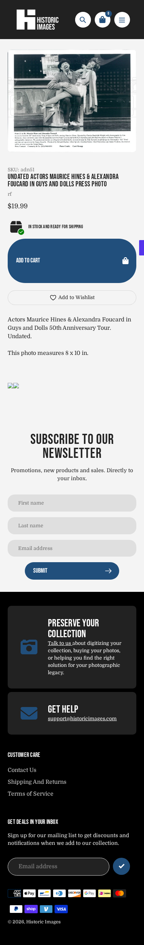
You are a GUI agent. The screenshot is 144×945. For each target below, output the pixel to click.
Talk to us (60, 643)
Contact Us (22, 770)
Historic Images (43, 921)
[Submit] (121, 866)
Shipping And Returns (37, 782)
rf (10, 194)
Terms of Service (30, 794)
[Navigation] (122, 20)
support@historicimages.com (82, 718)
